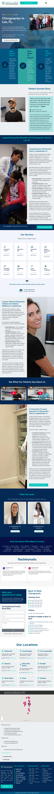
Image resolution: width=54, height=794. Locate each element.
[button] (13, 109)
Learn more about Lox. (6, 752)
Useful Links (6, 759)
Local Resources (7, 756)
